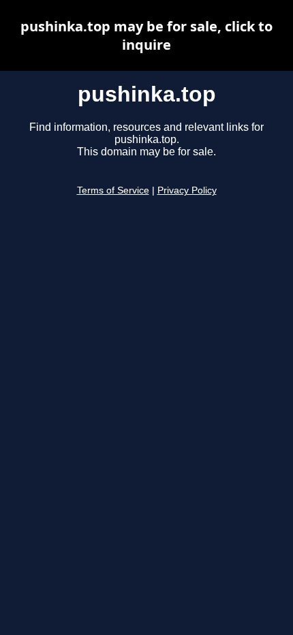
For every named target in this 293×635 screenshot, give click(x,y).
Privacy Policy (187, 190)
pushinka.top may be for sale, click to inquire (146, 35)
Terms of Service (113, 190)
